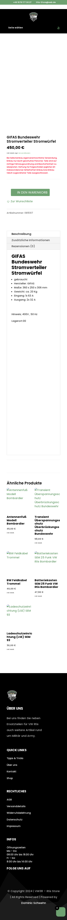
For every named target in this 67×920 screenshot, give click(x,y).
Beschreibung (21, 234)
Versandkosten (24, 153)
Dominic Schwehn (33, 903)
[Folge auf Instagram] (10, 877)
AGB (9, 799)
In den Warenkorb (32, 192)
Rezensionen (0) (23, 246)
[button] (20, 201)
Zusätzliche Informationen (31, 240)
